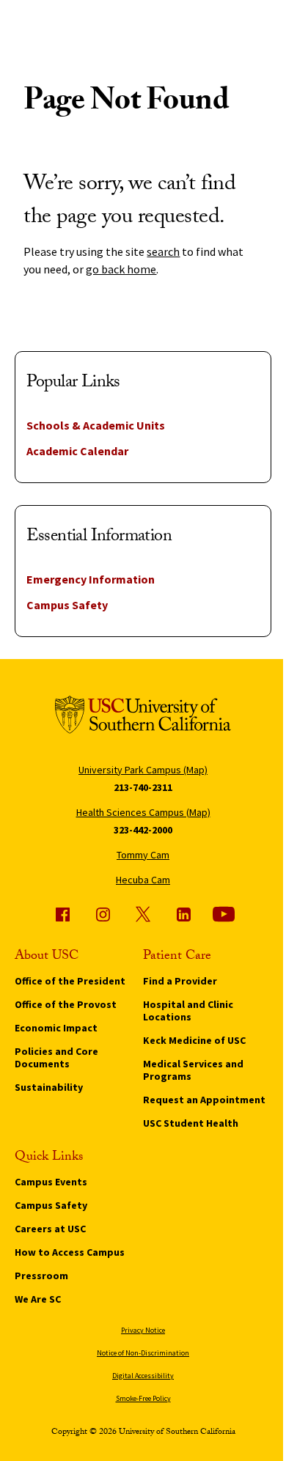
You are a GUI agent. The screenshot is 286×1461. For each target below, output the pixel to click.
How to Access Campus (70, 1252)
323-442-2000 (143, 829)
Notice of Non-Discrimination (143, 1353)
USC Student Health (190, 1123)
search (163, 251)
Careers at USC (50, 1228)
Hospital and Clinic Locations (188, 1010)
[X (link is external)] (143, 914)
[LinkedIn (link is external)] (183, 914)
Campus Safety (67, 604)
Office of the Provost (66, 1004)
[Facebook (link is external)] (62, 914)
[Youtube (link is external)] (224, 914)
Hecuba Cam (143, 879)
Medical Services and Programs (193, 1070)
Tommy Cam (143, 854)
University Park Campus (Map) (143, 769)
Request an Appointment (204, 1099)
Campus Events (51, 1181)
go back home (121, 269)
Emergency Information (90, 579)
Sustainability (49, 1087)
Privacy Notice (143, 1330)
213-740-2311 (143, 787)
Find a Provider (180, 980)
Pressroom (41, 1275)
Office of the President (70, 980)
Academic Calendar (77, 451)
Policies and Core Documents (56, 1057)
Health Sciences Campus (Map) (143, 812)
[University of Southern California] (143, 717)
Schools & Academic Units (95, 425)
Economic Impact (56, 1027)
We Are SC (38, 1299)
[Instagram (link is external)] (103, 914)
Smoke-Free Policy (143, 1398)
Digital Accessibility (143, 1375)
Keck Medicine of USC (194, 1040)
